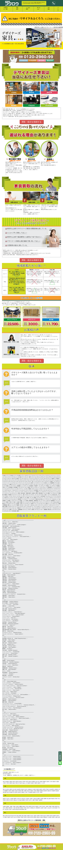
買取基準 (17, 8)
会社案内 (49, 8)
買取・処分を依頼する (31, 122)
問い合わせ (38, 8)
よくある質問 (28, 8)
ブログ (58, 9)
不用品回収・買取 (6, 8)
